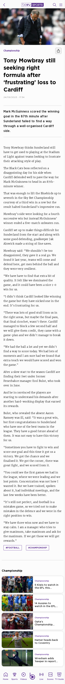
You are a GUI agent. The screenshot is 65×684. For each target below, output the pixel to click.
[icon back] (4, 5)
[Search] (55, 5)
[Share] (58, 51)
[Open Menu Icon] (61, 5)
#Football (13, 548)
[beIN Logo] (32, 5)
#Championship (37, 548)
